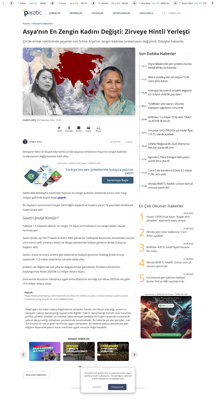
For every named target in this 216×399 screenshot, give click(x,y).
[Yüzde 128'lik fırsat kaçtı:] (113, 351)
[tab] (77, 366)
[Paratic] (32, 13)
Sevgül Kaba (35, 141)
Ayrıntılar (97, 387)
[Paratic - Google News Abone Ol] (121, 142)
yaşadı (62, 197)
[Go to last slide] (23, 354)
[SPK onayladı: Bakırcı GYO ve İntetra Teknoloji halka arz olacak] (79, 351)
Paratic (26, 23)
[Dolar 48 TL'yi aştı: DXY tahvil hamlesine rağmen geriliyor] (45, 351)
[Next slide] (212, 3)
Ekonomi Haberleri (42, 23)
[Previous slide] (3, 3)
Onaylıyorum (117, 387)
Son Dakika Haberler (157, 53)
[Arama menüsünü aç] (163, 13)
